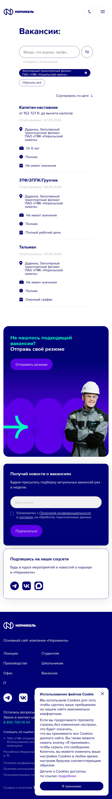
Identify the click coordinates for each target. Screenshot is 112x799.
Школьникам (52, 662)
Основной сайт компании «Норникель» (36, 640)
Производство (15, 662)
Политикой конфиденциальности (65, 512)
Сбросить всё (31, 82)
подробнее (67, 775)
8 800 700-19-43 (16, 722)
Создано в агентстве (17, 787)
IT (4, 682)
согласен (26, 517)
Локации (10, 653)
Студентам (50, 653)
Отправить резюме (32, 364)
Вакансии (50, 672)
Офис (8, 672)
